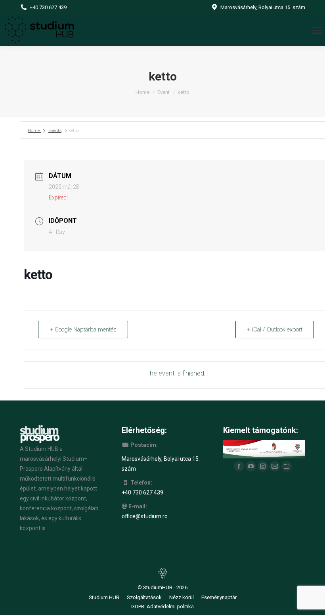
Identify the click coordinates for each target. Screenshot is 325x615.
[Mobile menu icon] (317, 30)
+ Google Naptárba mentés (83, 329)
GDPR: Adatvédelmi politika (162, 606)
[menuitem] (104, 597)
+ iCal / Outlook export (274, 329)
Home (34, 130)
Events (54, 130)
